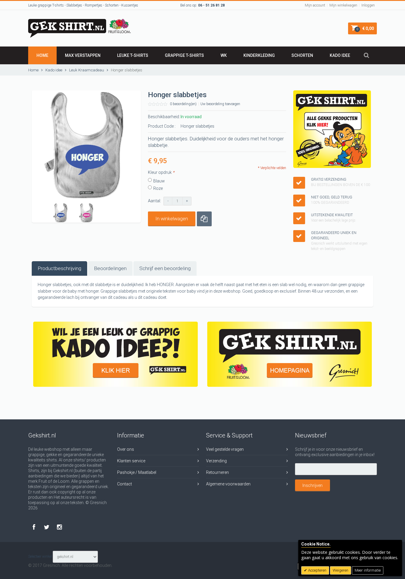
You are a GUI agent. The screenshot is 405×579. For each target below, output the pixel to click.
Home (42, 55)
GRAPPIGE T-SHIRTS (184, 55)
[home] (289, 354)
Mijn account (315, 5)
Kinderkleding (259, 55)
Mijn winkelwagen (343, 5)
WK (224, 55)
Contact (124, 484)
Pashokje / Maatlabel (136, 472)
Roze (158, 188)
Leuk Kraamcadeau (87, 70)
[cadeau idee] (115, 354)
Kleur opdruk (161, 172)
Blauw (159, 181)
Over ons (125, 449)
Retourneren (217, 472)
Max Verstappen (83, 55)
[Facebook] (34, 527)
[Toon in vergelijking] (204, 218)
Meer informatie (368, 570)
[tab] (59, 268)
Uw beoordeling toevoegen (220, 104)
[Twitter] (47, 527)
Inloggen (368, 5)
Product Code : (162, 126)
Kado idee (340, 55)
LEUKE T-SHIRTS (132, 55)
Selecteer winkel (40, 556)
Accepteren (316, 570)
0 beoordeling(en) (183, 104)
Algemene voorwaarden (228, 484)
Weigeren (340, 570)
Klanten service (131, 460)
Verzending (216, 460)
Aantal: (154, 200)
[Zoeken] (366, 55)
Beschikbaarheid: (164, 116)
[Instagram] (60, 527)
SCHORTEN (302, 55)
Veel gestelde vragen (225, 449)
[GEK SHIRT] (79, 22)
